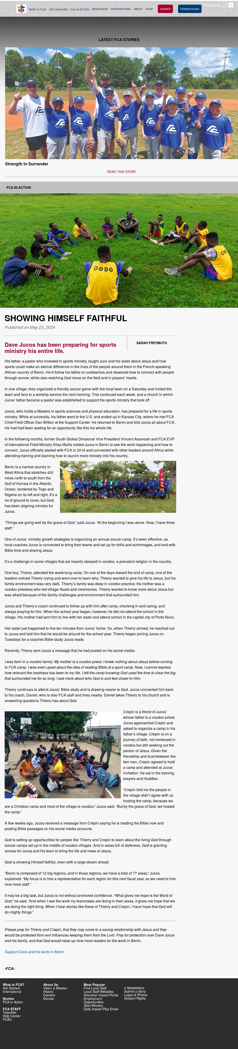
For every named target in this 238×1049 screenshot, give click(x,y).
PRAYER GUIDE (189, 9)
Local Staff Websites (98, 991)
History (48, 991)
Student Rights (135, 998)
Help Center (11, 1016)
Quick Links (212, 5)
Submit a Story (135, 991)
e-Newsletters (134, 987)
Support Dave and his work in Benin (34, 951)
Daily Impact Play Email (101, 1009)
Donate (48, 998)
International (12, 991)
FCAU (7, 1019)
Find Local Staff (95, 988)
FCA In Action (19, 187)
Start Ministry (93, 1005)
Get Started (11, 988)
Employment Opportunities (93, 1000)
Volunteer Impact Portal (101, 995)
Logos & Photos (135, 994)
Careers (49, 995)
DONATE (165, 9)
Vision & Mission (55, 988)
